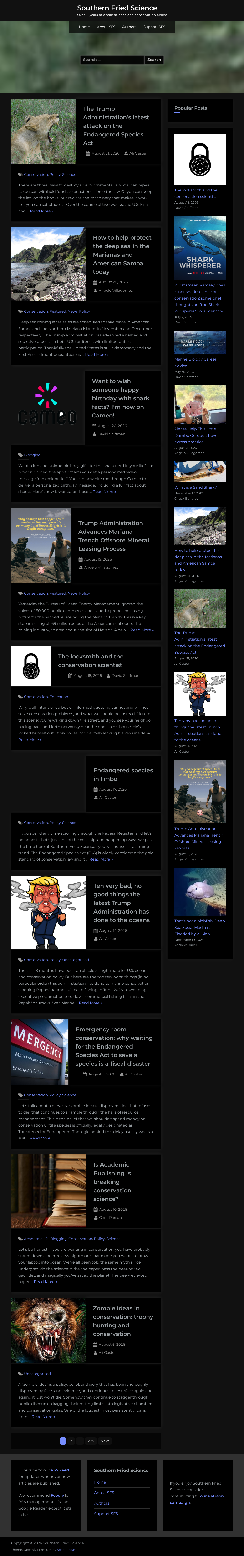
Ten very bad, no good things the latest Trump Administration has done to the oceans (121, 903)
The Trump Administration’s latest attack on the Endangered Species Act (116, 125)
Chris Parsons (111, 1217)
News (72, 311)
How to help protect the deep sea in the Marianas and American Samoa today (122, 254)
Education (59, 696)
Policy (55, 174)
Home (84, 27)
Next (105, 1441)
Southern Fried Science (117, 8)
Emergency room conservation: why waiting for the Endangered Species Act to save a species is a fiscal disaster (114, 1046)
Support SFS (154, 27)
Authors (129, 27)
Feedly (57, 1495)
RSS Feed (60, 1470)
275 (91, 1441)
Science (69, 174)
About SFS (106, 27)
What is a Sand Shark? (195, 487)
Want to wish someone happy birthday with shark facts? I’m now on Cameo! (120, 398)
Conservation (36, 174)
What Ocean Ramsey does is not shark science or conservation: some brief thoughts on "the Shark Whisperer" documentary (199, 298)
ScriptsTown (66, 1549)
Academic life (36, 1238)
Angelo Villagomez (116, 290)
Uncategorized (75, 960)
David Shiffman (111, 434)
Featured (58, 311)
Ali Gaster (138, 153)
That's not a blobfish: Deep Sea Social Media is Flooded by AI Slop (199, 927)
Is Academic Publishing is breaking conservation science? (112, 1181)
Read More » (42, 212)
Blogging (32, 455)
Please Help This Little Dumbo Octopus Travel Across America (196, 435)
